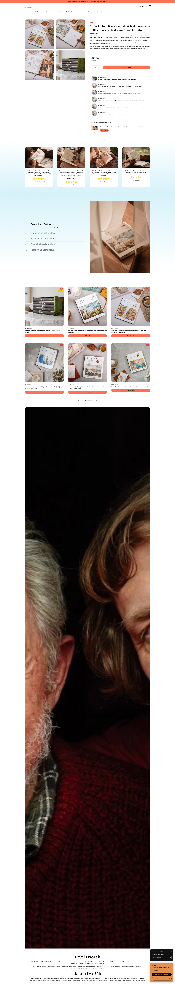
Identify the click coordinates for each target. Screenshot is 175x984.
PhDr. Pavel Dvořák (94, 33)
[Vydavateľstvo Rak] (28, 6)
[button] (143, 6)
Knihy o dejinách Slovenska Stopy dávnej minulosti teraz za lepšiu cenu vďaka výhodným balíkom (87, 1)
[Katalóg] (140, 6)
